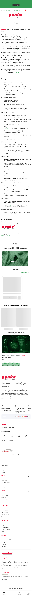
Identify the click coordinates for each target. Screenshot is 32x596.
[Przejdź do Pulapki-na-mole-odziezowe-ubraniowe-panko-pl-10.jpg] (15, 258)
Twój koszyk (3, 516)
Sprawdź (16, 5)
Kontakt (3, 502)
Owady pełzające (5, 465)
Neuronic (6, 128)
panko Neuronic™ (5, 485)
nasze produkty (12, 205)
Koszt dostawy (4, 544)
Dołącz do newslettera (6, 574)
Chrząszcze (3, 470)
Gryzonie (3, 472)
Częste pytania (4, 497)
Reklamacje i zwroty (5, 529)
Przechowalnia (4, 512)
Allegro (3, 546)
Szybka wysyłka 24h (6, 10)
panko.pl (3, 487)
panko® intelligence (5, 482)
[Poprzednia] (1, 4)
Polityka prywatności (5, 525)
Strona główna (4, 20)
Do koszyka (19, 297)
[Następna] (30, 4)
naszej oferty (15, 49)
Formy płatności (4, 542)
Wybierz (15, 265)
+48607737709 (18, 10)
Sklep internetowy (15, 588)
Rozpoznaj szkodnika (5, 480)
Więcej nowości (24, 272)
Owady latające (4, 467)
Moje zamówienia (5, 514)
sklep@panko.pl (5, 235)
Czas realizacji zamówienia (6, 539)
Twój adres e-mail (5, 572)
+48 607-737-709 (19, 72)
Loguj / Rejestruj (4, 510)
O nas (2, 531)
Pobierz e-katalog (5, 495)
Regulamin (14, 576)
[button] (15, 461)
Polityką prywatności (5, 579)
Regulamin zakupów (5, 527)
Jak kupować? (4, 499)
